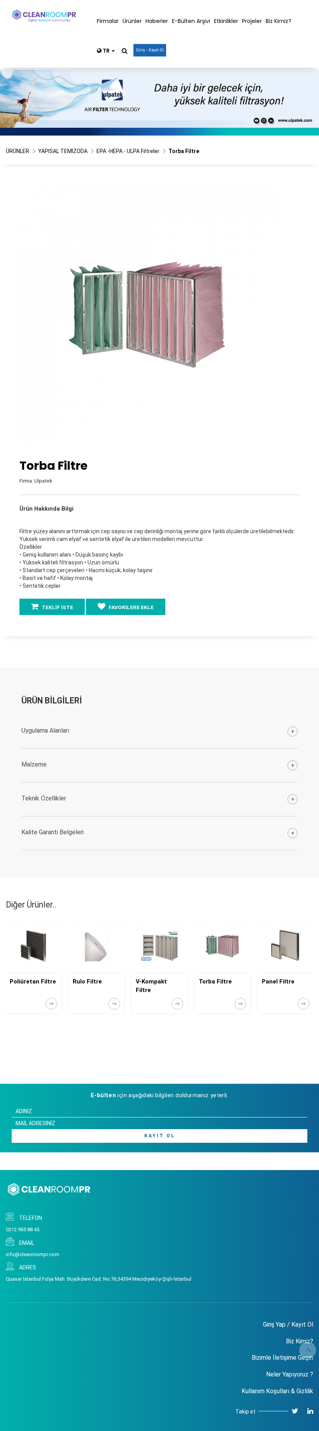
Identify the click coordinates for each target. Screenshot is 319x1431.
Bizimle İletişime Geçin (282, 1357)
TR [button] (106, 51)
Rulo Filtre (87, 981)
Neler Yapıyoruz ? (289, 1374)
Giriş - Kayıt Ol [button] (150, 50)
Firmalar (108, 21)
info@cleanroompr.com (32, 1254)
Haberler (156, 21)
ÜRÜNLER (17, 151)
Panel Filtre (278, 981)
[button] (269, 193)
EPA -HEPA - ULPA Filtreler (128, 151)
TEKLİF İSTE (56, 607)
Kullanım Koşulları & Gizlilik (277, 1391)
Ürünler (132, 21)
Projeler (252, 21)
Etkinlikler (226, 21)
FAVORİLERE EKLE (130, 607)
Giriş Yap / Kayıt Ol (288, 1324)
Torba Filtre (215, 981)
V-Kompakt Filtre (151, 985)
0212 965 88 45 (22, 1229)
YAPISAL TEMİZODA (63, 151)
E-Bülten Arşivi (191, 21)
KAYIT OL (159, 1135)
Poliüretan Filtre (33, 981)
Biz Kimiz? (278, 21)
